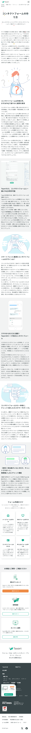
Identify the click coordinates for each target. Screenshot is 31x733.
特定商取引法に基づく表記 (16, 719)
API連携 (19, 682)
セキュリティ (6, 682)
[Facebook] (26, 728)
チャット (5, 680)
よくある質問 (5, 722)
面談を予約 (15, 637)
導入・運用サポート (17, 690)
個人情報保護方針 (12, 716)
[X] (22, 728)
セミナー (21, 695)
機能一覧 (5, 676)
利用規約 (21, 716)
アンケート (23, 678)
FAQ (10, 678)
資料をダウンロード (8, 694)
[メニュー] (28, 2)
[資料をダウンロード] (8, 688)
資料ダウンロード (15, 591)
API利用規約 (5, 719)
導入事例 (4, 670)
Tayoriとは (5, 667)
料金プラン (18, 667)
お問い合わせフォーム (16, 722)
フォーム (5, 678)
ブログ (26, 695)
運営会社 (4, 716)
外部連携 (13, 682)
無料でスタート (15, 614)
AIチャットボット (16, 678)
